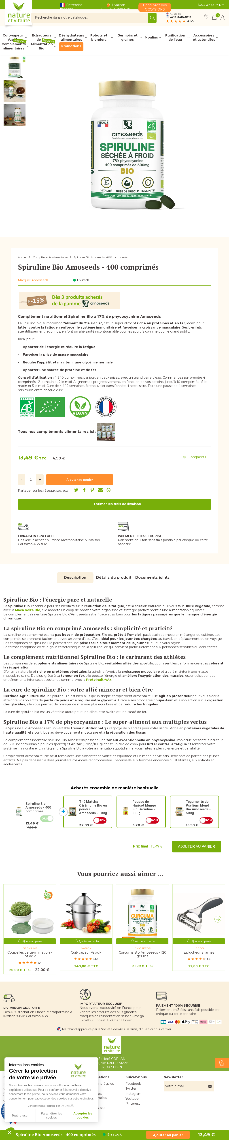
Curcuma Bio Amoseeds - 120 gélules (142, 954)
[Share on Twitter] (76, 490)
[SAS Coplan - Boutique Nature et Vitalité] (28, 14)
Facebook (133, 1084)
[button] (218, 920)
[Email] (100, 490)
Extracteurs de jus (41, 38)
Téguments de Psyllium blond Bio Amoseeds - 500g (198, 807)
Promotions (71, 46)
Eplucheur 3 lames (199, 952)
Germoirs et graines (127, 38)
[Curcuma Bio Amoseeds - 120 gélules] (142, 914)
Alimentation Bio (42, 46)
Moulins (151, 37)
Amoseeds (40, 280)
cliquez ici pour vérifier (154, 1029)
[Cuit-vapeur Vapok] (86, 914)
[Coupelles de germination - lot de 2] (30, 914)
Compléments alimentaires (14, 46)
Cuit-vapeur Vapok (13, 38)
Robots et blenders (98, 38)
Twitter (130, 1089)
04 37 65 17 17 (211, 4)
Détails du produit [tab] (113, 577)
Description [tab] (75, 577)
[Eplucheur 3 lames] (199, 914)
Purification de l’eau (175, 38)
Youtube (132, 1099)
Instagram (133, 1094)
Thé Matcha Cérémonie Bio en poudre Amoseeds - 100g (93, 807)
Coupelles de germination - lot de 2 (29, 954)
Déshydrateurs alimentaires (71, 38)
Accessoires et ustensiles (204, 38)
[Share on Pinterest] (92, 490)
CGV (90, 1089)
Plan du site (96, 1108)
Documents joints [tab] (152, 577)
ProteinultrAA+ (98, 680)
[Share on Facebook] (84, 490)
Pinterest (132, 1104)
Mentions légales (100, 1084)
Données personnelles (97, 1096)
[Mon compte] (222, 18)
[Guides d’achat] (222, 1063)
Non (102, 820)
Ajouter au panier (196, 846)
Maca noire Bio (27, 610)
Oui (44, 818)
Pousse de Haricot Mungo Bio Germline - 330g (144, 807)
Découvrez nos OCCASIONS (155, 7)
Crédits (92, 1103)
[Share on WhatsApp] (108, 490)
